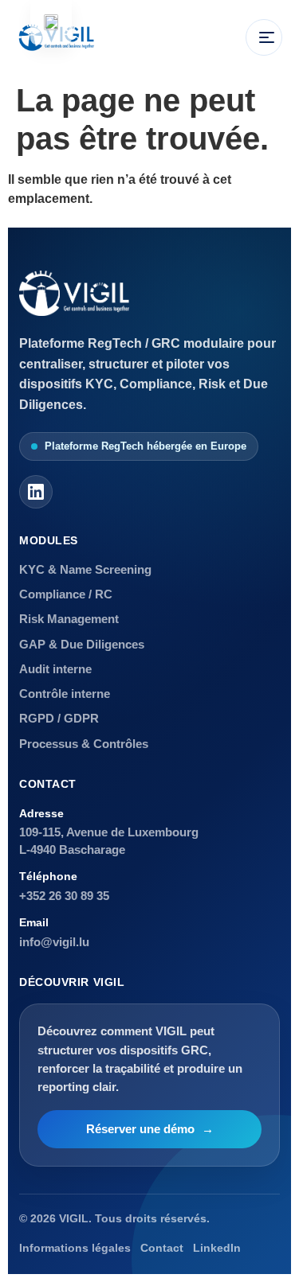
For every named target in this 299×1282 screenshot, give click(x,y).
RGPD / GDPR (59, 718)
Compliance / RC (65, 594)
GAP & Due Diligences (81, 644)
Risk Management (69, 618)
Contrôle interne (64, 693)
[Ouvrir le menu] (264, 37)
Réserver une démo (150, 1129)
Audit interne (55, 669)
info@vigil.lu (54, 942)
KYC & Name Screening (85, 569)
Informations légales (75, 1248)
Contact (161, 1248)
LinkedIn (217, 1248)
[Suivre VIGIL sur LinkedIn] (36, 492)
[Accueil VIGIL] (74, 293)
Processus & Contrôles (83, 743)
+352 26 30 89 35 (64, 895)
